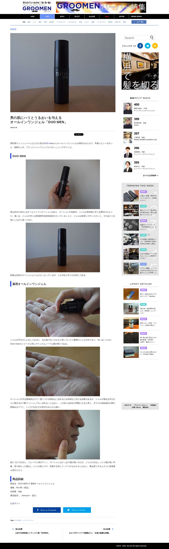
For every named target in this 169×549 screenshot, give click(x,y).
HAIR (32, 16)
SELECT (77, 16)
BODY (62, 16)
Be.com (129, 546)
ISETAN (121, 16)
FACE (47, 16)
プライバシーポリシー (141, 405)
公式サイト (15, 503)
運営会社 (146, 407)
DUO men (48, 143)
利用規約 (153, 405)
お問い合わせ (136, 407)
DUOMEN (18, 520)
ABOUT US (127, 405)
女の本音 (92, 16)
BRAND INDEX (136, 16)
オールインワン (28, 520)
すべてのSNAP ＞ (151, 175)
